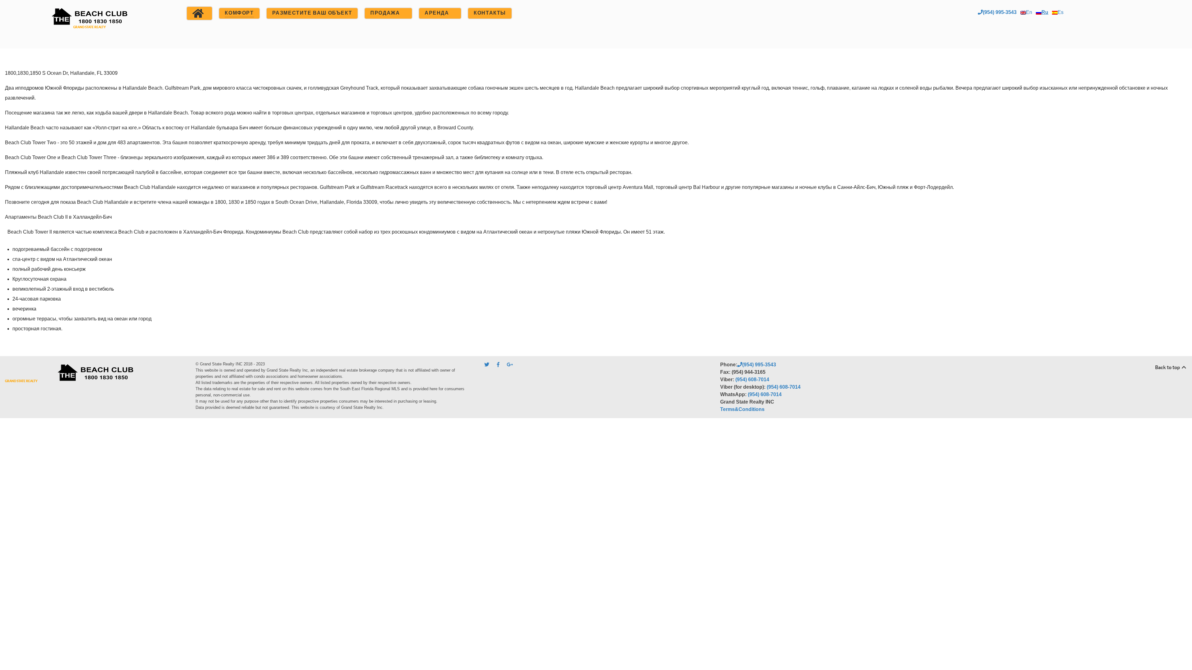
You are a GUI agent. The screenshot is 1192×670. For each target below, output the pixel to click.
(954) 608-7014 (752, 379)
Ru (1044, 12)
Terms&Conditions (742, 409)
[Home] (199, 13)
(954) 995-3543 (1000, 12)
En (1029, 12)
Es (1060, 12)
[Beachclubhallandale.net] (89, 23)
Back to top (1168, 367)
